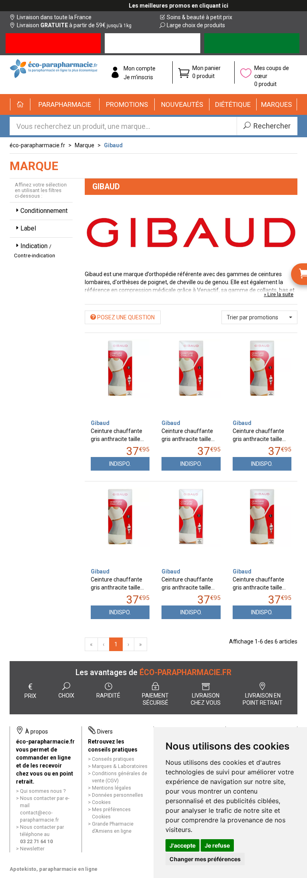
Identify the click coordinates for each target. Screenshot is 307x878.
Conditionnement (44, 210)
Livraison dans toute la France (54, 17)
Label (28, 228)
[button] (65, 104)
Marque (84, 145)
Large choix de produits (196, 25)
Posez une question (125, 317)
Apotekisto (54, 869)
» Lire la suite (278, 294)
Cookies (101, 802)
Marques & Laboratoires (120, 766)
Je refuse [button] (217, 845)
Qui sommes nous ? (43, 791)
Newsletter (32, 849)
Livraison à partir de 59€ (74, 25)
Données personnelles (117, 795)
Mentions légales (111, 788)
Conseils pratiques (113, 759)
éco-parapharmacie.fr (37, 145)
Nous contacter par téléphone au (42, 834)
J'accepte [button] (182, 845)
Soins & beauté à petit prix (199, 17)
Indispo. (120, 464)
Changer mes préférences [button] (205, 859)
